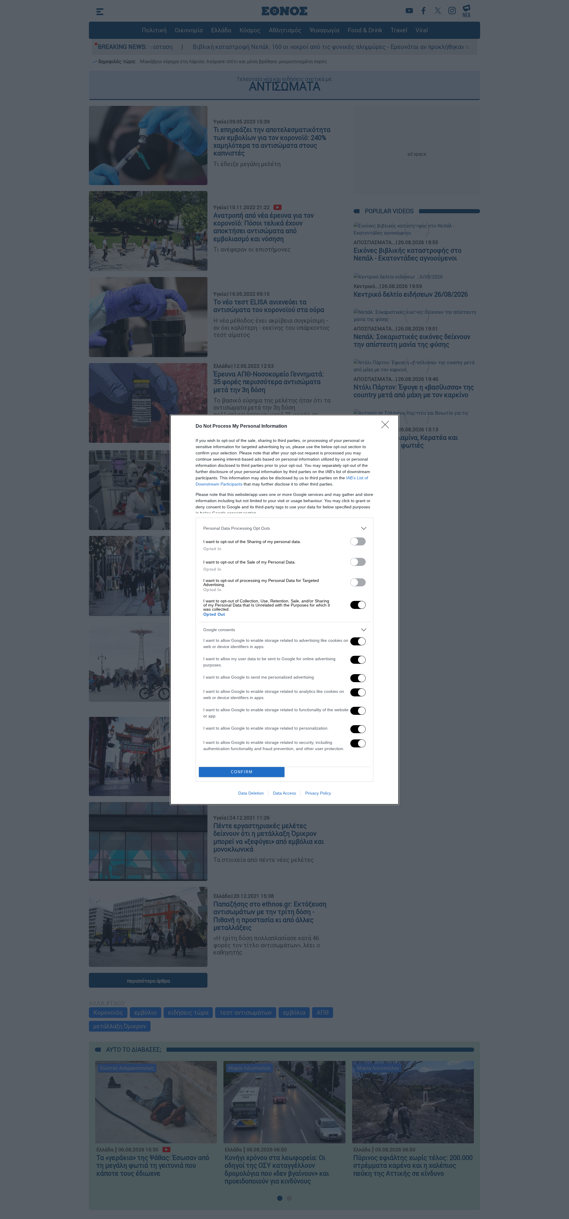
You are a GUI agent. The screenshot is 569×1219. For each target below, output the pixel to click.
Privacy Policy (318, 793)
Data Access (284, 793)
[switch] (358, 541)
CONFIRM (242, 772)
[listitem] (284, 528)
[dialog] (284, 609)
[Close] (387, 426)
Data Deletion (251, 793)
